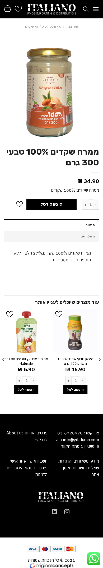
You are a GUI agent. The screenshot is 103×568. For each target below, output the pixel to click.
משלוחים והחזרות (73, 461)
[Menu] (96, 9)
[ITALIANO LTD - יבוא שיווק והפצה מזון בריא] (51, 9)
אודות (29, 432)
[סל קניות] (7, 8)
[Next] (3, 361)
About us (15, 432)
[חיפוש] (85, 9)
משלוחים (88, 236)
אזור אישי (18, 461)
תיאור (90, 225)
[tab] (51, 224)
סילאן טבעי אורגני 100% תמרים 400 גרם (75, 361)
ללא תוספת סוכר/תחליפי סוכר (42, 26)
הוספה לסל (51, 204)
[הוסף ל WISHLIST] (19, 204)
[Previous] (99, 361)
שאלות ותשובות (86, 467)
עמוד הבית (72, 26)
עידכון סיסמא (36, 467)
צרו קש (41, 439)
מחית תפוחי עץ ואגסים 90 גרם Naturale (26, 361)
